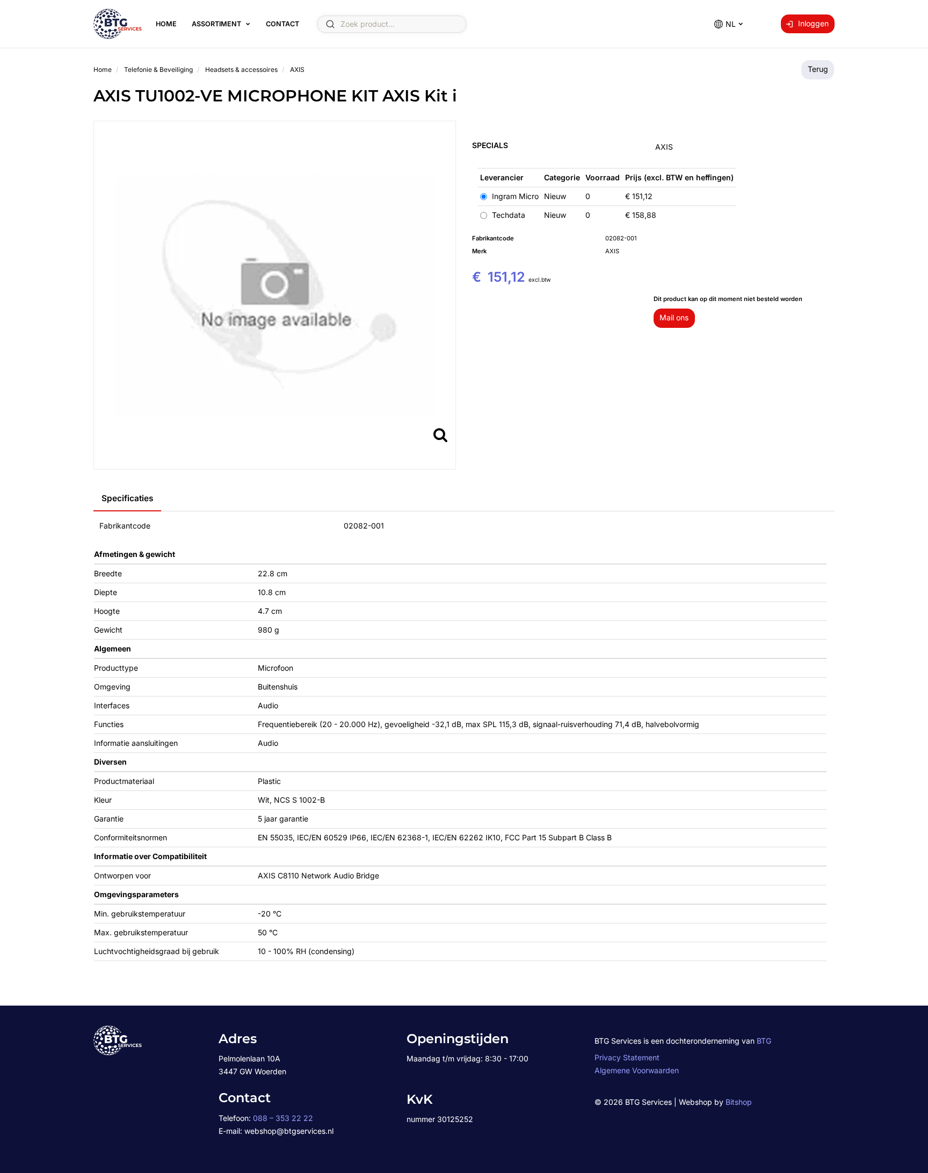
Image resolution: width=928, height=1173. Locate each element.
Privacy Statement (627, 1057)
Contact (282, 24)
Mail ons (673, 317)
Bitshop (739, 1101)
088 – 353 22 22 (283, 1118)
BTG (764, 1040)
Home (166, 24)
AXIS (664, 146)
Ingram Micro (514, 196)
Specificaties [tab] (127, 498)
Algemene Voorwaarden (637, 1070)
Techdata (507, 214)
